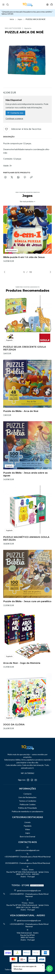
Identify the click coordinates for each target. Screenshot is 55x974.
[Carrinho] (51, 5)
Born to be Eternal (27, 836)
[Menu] (3, 5)
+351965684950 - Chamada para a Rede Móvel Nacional (29, 895)
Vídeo (27, 829)
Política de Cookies (28, 804)
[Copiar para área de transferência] (31, 177)
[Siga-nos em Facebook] (32, 780)
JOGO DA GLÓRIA (14, 724)
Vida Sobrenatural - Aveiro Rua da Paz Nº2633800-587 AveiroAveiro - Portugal (27, 936)
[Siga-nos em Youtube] (35, 780)
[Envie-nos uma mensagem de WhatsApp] (49, 968)
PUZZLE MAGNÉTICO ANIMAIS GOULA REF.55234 (26, 538)
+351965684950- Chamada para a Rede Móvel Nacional (27, 856)
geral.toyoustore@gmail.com (27, 850)
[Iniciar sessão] (47, 5)
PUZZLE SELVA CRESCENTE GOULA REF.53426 (24, 348)
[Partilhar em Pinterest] (25, 177)
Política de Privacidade (27, 808)
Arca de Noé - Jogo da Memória (21, 663)
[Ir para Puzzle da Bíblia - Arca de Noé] (27, 384)
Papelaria (27, 826)
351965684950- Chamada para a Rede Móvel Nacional (27, 863)
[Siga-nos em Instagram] (28, 780)
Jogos (19, 19)
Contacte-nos (16, 113)
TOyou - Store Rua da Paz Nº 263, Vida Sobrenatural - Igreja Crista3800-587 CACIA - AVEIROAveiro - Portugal (27, 873)
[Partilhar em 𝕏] (12, 177)
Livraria (27, 822)
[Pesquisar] (7, 5)
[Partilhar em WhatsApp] (18, 177)
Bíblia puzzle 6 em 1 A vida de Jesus (24, 257)
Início (12, 19)
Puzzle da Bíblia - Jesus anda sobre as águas (25, 474)
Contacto (27, 794)
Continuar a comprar (14, 118)
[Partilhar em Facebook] (5, 177)
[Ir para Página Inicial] (27, 4)
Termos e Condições (27, 801)
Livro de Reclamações (27, 797)
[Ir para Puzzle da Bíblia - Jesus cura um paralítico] (27, 574)
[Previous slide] (5, 272)
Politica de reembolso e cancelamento (27, 811)
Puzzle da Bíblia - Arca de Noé (20, 411)
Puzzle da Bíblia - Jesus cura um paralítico (27, 601)
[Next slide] (50, 272)
